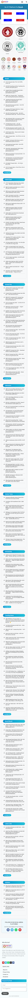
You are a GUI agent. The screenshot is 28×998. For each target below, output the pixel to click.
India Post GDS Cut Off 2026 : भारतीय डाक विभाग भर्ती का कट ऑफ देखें (14, 634)
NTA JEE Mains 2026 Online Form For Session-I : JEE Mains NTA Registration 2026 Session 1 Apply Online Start (14, 870)
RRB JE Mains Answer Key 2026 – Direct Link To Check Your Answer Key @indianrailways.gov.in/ (15, 373)
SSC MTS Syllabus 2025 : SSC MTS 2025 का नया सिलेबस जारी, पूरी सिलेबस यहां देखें (15, 903)
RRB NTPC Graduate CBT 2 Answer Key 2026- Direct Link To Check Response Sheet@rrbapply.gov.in (14, 298)
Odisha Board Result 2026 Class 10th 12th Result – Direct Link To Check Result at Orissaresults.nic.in (15, 726)
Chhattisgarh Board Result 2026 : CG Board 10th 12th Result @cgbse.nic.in (14, 779)
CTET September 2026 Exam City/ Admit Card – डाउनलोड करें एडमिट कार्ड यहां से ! (15, 183)
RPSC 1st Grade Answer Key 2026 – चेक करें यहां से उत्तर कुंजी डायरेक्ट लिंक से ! (15, 338)
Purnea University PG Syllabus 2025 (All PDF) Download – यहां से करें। (15, 899)
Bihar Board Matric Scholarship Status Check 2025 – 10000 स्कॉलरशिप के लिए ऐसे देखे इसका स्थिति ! (15, 592)
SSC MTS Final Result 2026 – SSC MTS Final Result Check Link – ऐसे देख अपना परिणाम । (15, 114)
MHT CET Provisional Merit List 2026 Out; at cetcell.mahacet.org (15, 407)
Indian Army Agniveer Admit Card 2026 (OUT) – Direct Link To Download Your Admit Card (14, 262)
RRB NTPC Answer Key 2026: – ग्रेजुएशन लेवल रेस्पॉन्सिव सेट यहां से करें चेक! (14, 307)
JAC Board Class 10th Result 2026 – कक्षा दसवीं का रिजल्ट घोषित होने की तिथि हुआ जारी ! (15, 805)
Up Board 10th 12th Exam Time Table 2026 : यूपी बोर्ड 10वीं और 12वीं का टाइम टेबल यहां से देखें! (15, 691)
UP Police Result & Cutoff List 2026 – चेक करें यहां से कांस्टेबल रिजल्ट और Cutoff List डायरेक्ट (15, 128)
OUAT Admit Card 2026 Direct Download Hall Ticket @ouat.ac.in (15, 213)
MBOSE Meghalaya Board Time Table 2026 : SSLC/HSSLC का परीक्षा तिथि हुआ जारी (14, 700)
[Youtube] (20, 929)
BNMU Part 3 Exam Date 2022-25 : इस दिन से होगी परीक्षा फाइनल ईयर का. (15, 890)
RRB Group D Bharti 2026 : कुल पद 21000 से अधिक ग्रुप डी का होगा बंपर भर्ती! (15, 850)
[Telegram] (12, 929)
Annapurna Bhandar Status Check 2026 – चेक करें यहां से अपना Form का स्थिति (15, 498)
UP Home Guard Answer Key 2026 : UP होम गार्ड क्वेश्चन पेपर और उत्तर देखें (15, 347)
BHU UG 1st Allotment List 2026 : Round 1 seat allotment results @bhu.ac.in (15, 403)
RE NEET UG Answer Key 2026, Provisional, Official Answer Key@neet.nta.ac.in (15, 311)
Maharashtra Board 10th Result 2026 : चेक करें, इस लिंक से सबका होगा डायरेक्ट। (15, 762)
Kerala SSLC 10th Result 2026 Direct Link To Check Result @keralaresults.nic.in (15, 730)
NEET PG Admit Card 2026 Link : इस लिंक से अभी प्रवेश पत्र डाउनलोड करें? (15, 188)
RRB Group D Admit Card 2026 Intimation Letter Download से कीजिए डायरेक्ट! (15, 192)
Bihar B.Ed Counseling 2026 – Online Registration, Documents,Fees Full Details (15, 421)
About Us (5, 969)
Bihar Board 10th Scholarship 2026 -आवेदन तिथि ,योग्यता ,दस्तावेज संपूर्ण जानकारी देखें (15, 581)
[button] (22, 2)
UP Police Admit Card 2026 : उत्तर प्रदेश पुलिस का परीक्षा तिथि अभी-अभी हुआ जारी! (15, 243)
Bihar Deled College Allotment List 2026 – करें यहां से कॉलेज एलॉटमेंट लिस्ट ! (15, 393)
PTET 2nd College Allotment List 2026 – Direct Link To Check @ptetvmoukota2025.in (15, 398)
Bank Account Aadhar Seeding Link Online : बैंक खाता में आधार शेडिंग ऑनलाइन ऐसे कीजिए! (15, 522)
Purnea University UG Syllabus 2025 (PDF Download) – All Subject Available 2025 (15, 895)
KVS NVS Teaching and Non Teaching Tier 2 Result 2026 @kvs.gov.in (15, 87)
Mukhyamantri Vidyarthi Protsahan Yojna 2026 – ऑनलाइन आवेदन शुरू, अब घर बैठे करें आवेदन (15, 555)
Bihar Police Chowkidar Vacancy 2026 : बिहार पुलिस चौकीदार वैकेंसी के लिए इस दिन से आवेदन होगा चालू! (15, 842)
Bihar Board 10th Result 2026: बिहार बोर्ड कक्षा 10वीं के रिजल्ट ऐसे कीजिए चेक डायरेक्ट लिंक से (15, 886)
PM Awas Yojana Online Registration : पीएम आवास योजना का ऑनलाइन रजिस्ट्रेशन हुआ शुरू (15, 540)
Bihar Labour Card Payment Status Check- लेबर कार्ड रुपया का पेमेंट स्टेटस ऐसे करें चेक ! (15, 530)
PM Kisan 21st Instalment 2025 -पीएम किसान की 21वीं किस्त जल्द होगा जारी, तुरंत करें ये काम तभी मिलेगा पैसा (15, 513)
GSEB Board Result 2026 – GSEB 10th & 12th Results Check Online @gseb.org (14, 757)
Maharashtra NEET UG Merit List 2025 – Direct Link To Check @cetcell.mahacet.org (15, 471)
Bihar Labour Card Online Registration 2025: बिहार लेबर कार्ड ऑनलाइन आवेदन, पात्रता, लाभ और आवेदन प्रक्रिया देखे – (15, 535)
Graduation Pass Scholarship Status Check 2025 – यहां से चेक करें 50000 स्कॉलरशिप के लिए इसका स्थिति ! (15, 597)
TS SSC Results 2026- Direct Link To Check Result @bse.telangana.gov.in (15, 783)
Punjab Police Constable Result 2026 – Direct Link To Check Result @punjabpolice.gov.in (14, 91)
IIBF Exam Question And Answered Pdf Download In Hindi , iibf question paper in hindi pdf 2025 (15, 907)
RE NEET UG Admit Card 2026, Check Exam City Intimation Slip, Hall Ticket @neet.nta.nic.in (15, 223)
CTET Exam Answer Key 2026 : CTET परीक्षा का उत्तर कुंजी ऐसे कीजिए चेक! (15, 368)
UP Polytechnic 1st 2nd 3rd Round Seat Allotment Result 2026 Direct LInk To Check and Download (14, 159)
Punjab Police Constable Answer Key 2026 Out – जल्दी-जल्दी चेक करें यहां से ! (15, 294)
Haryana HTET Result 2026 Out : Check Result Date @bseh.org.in (14, 110)
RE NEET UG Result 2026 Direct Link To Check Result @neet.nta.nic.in (14, 141)
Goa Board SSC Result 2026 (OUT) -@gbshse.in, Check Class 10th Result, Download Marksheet (14, 792)
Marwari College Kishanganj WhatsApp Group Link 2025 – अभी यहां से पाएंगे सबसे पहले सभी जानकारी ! (15, 695)
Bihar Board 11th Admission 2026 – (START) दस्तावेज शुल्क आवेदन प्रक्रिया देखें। (14, 450)
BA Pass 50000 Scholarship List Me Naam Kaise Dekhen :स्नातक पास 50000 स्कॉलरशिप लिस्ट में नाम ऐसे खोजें (15, 571)
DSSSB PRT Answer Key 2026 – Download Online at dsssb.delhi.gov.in (15, 351)
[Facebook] (8, 929)
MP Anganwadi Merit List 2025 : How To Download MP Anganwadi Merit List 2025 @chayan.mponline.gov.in (15, 465)
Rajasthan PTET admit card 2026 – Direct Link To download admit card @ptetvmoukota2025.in (15, 238)
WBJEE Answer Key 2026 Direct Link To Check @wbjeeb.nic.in (14, 342)
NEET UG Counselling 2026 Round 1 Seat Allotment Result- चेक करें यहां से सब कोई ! (15, 389)
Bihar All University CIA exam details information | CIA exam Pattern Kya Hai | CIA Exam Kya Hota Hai (15, 667)
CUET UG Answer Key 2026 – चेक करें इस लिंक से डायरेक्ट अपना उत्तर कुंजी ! (15, 330)
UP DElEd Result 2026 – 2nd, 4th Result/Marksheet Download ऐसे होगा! (14, 124)
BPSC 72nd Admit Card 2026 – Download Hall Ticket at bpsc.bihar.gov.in (15, 196)
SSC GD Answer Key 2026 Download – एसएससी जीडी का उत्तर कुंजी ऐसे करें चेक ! (14, 326)
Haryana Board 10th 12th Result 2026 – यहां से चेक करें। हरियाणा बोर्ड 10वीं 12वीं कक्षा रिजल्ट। (14, 735)
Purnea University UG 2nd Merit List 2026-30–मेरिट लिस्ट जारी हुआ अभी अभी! (15, 416)
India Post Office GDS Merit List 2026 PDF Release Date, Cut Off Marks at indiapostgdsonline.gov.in (15, 832)
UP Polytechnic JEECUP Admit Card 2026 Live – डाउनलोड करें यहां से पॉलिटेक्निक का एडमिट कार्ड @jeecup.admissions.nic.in (15, 253)
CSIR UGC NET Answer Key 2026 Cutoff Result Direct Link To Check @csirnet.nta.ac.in (14, 289)
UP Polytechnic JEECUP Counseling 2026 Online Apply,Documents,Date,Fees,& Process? (15, 425)
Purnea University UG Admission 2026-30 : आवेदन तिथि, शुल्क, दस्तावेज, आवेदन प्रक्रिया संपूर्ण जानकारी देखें (15, 436)
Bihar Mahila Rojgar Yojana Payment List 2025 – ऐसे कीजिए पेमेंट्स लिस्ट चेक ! (15, 518)
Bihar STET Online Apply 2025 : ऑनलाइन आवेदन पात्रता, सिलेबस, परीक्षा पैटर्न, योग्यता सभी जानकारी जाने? (14, 460)
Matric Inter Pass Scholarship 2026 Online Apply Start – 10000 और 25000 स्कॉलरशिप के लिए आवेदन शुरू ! (15, 560)
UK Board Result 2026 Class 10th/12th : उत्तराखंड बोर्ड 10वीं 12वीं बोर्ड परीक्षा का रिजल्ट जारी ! (15, 801)
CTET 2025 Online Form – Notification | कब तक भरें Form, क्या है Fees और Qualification (15, 672)
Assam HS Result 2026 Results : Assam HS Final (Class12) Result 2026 (15, 787)
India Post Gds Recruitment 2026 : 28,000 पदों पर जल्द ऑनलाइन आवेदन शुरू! (15, 846)
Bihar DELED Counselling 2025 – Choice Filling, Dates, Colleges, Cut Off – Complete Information (15, 455)
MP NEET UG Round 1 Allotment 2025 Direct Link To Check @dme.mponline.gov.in (14, 476)
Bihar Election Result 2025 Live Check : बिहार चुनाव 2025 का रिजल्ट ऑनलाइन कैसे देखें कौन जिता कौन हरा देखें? (15, 682)
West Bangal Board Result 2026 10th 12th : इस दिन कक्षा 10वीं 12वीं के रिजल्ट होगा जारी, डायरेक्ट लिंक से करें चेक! (15, 740)
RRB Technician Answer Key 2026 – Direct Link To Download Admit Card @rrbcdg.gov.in (15, 360)
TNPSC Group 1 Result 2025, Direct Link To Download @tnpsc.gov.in (15, 686)
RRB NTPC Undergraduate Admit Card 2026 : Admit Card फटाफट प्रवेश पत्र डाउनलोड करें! (15, 229)
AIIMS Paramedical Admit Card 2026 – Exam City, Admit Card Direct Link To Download (14, 209)
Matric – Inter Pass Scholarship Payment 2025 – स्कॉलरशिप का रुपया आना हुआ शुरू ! (15, 602)
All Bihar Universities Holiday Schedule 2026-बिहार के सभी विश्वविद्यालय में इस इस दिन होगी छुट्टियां (15, 652)
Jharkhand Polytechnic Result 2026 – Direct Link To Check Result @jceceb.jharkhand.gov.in (14, 101)
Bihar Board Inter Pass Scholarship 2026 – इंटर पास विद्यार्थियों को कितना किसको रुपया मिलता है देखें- (15, 576)
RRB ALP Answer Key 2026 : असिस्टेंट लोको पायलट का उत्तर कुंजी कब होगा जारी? (15, 355)
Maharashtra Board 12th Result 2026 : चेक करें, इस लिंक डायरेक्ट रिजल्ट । (15, 766)
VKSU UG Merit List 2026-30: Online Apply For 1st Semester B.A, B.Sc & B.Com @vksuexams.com (15, 431)
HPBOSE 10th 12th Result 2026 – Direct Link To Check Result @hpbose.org (14, 749)
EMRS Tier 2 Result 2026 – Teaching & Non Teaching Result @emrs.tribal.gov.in (15, 96)
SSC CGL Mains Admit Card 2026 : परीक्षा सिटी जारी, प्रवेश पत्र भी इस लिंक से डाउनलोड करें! (15, 648)
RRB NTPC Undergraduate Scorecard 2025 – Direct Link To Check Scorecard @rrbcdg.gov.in (15, 643)
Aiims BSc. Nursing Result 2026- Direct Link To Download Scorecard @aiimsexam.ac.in (14, 150)
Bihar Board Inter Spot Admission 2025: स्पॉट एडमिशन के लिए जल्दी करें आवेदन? (14, 481)
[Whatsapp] (16, 929)
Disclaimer (5, 976)
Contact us (5, 974)
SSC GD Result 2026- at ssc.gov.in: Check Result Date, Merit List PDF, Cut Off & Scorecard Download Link (15, 120)
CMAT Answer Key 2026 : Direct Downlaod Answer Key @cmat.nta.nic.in (15, 638)
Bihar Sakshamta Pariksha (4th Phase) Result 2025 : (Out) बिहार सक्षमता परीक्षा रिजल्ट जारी (15, 658)
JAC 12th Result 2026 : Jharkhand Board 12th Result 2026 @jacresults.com (15, 753)
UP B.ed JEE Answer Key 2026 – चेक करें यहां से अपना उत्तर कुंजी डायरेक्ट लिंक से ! (15, 334)
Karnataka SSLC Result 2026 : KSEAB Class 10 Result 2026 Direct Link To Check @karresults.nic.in (15, 810)
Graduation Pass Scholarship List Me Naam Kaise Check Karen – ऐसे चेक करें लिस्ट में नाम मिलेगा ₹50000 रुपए (15, 565)
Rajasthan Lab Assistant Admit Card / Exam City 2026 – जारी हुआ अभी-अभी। (14, 271)
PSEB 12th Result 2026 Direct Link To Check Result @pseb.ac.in (14, 745)
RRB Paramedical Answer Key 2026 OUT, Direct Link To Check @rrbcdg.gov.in (15, 364)
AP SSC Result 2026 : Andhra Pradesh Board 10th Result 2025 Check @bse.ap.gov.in (14, 770)
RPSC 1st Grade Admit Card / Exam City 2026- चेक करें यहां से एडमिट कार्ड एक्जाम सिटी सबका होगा (15, 248)
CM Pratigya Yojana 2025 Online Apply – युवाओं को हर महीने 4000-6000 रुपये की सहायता (15, 526)
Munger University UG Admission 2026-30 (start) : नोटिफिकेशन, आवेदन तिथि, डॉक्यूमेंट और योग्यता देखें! (15, 445)
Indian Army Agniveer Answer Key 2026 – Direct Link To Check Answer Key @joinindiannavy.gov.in (15, 316)
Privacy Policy (6, 972)
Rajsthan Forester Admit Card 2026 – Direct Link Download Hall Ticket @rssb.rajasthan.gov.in (14, 218)
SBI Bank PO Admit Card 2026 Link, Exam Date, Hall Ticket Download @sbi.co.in (15, 200)
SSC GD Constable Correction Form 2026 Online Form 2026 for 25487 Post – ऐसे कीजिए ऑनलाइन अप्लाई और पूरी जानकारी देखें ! (15, 855)
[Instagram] (11, 963)
